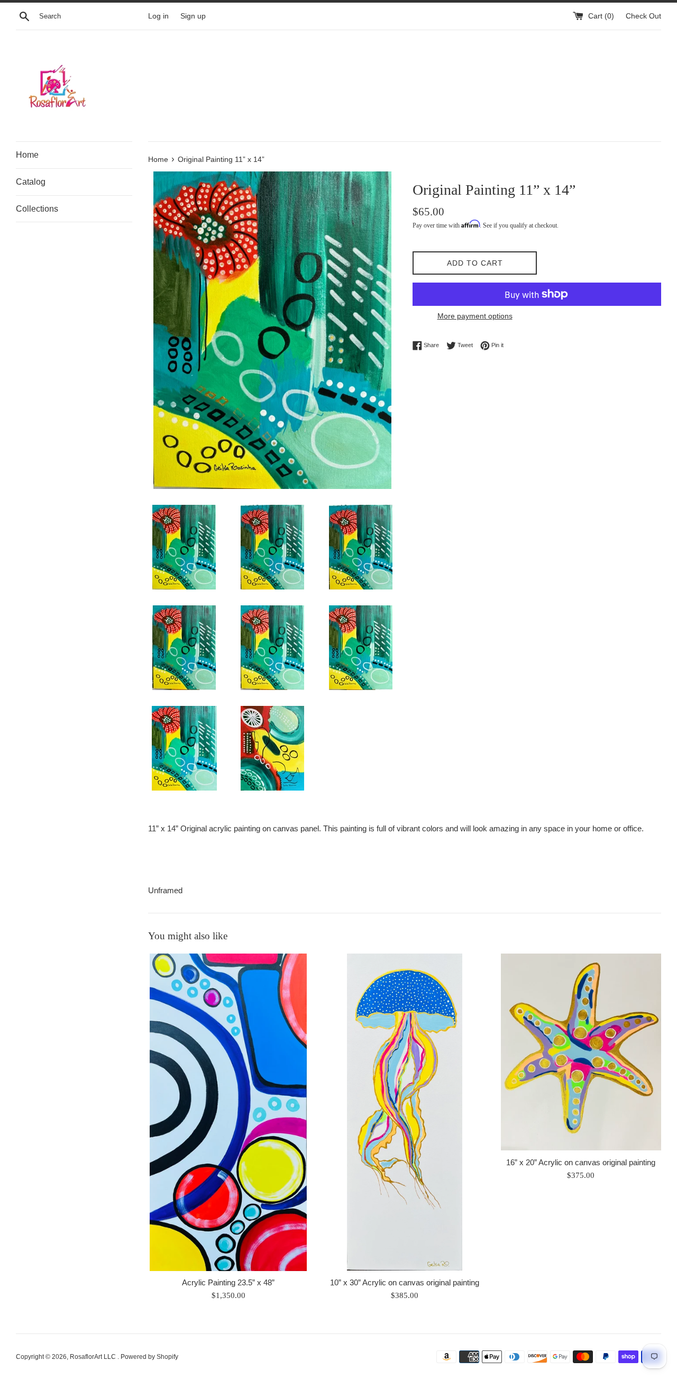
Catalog (30, 181)
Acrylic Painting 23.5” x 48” (228, 1282)
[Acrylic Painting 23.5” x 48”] (228, 1112)
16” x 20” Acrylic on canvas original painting (580, 1162)
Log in (158, 16)
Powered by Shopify (149, 1356)
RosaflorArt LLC (93, 1356)
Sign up (193, 16)
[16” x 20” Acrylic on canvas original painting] (581, 1052)
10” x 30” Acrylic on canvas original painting (404, 1282)
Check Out (643, 16)
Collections (37, 208)
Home (27, 154)
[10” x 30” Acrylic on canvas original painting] (404, 1112)
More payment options (475, 316)
